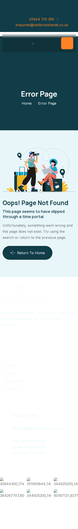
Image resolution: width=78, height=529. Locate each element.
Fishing (9, 373)
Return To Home (31, 253)
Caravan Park (15, 381)
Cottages (11, 389)
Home (27, 103)
